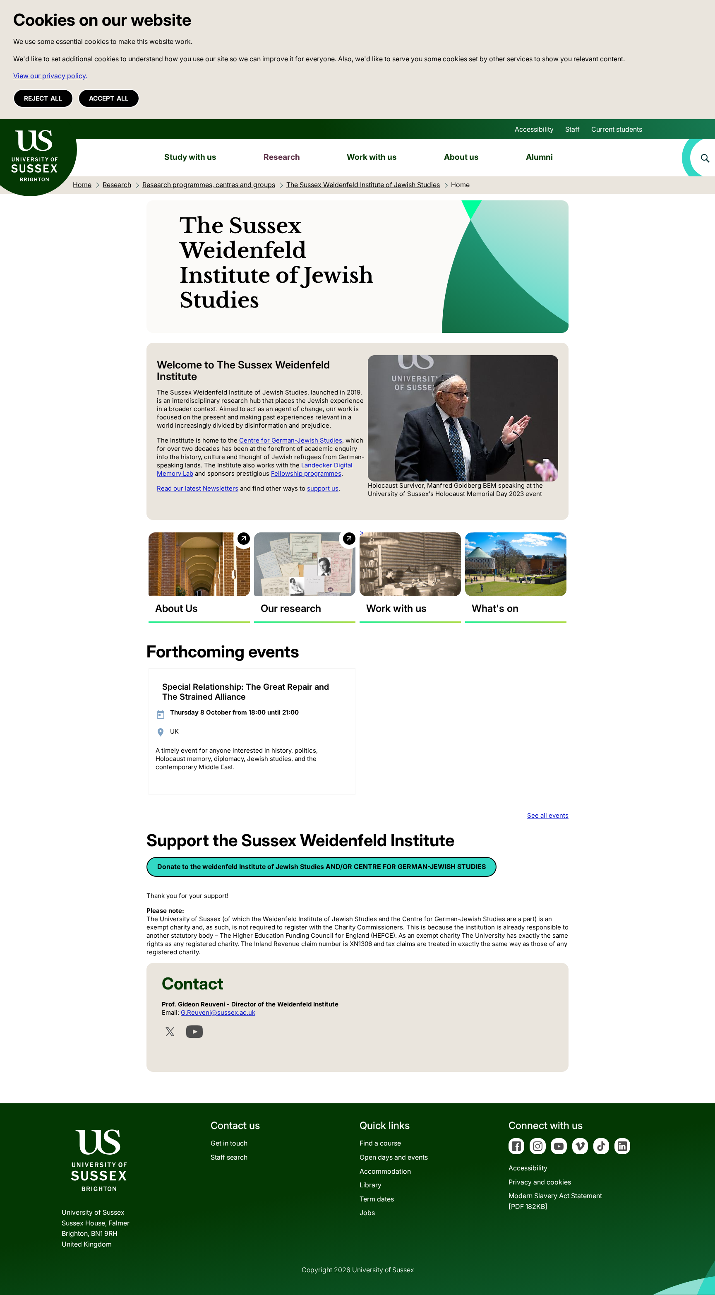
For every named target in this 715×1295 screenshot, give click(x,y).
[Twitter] (170, 1031)
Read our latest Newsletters (197, 488)
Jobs (367, 1212)
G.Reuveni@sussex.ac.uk (218, 1012)
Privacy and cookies (540, 1182)
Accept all (109, 98)
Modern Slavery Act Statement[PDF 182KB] (555, 1201)
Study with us (190, 157)
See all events (548, 815)
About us (461, 157)
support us (322, 488)
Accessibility (534, 129)
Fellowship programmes (306, 473)
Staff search (229, 1157)
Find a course (380, 1143)
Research (282, 157)
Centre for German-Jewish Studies (290, 440)
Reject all (43, 98)
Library (370, 1185)
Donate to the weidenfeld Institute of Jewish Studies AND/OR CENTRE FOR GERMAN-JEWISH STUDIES (321, 866)
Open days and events (394, 1157)
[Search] (698, 157)
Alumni (539, 157)
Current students (616, 129)
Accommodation (385, 1171)
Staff (572, 129)
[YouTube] (194, 1031)
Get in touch (229, 1143)
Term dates (377, 1199)
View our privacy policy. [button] (50, 76)
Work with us (372, 157)
